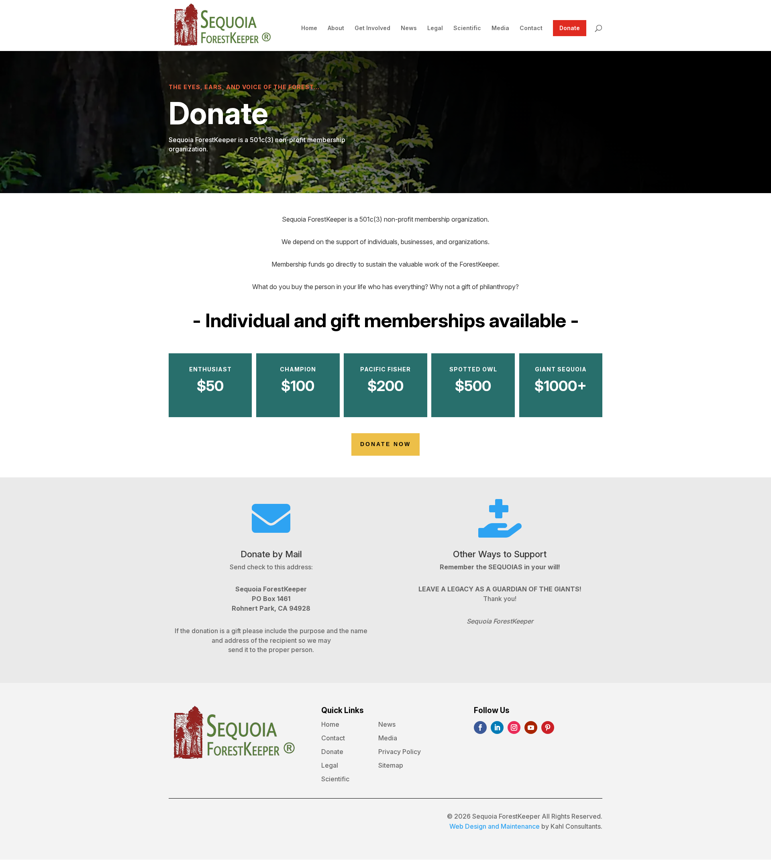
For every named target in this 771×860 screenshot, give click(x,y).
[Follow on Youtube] (530, 727)
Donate (569, 27)
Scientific (467, 28)
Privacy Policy (399, 752)
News (409, 28)
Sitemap (390, 765)
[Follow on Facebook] (480, 727)
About (336, 28)
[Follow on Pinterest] (547, 727)
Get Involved (372, 28)
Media (500, 28)
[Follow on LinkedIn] (497, 727)
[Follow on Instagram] (514, 727)
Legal (435, 28)
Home (309, 28)
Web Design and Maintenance (494, 826)
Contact (531, 28)
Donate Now (385, 444)
